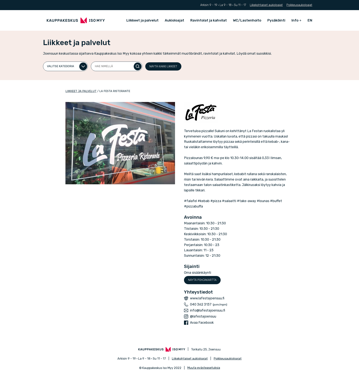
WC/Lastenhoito (247, 20)
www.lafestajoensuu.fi (207, 298)
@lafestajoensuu (203, 316)
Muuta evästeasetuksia (203, 368)
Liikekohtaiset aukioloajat (266, 5)
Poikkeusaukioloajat (299, 5)
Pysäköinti (276, 20)
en (310, 20)
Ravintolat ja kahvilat (208, 20)
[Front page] (76, 20)
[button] (163, 66)
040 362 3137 (200, 304)
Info (295, 20)
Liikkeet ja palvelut (142, 20)
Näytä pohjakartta (202, 280)
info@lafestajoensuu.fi (207, 310)
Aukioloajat (174, 20)
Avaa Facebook (202, 323)
